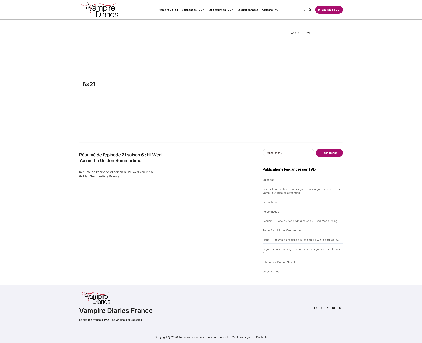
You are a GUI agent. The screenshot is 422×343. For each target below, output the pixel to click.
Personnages (271, 211)
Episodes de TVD (192, 9)
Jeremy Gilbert (272, 271)
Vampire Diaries (168, 9)
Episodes (268, 179)
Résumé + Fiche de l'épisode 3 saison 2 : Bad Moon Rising (300, 221)
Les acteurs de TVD (219, 9)
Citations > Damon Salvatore (281, 262)
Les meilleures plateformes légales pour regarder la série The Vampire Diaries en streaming (302, 190)
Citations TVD (270, 9)
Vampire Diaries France (116, 310)
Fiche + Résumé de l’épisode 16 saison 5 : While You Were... (301, 239)
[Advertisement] (314, 86)
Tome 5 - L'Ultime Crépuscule (282, 230)
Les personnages (248, 9)
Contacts (261, 337)
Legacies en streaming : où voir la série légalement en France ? (302, 250)
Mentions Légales (243, 337)
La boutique (270, 202)
